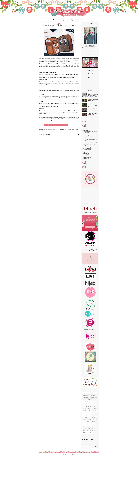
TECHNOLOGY (85, 430)
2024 (84, 122)
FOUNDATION (94, 408)
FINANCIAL (89, 408)
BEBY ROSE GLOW (86, 395)
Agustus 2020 (87, 149)
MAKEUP (91, 417)
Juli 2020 (86, 150)
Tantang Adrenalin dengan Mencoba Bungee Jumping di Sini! (93, 105)
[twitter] (86, 74)
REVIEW (89, 423)
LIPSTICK (89, 415)
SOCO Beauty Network (87, 428)
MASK (95, 417)
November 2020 (87, 130)
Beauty (63, 20)
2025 (84, 121)
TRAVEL (93, 430)
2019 (84, 159)
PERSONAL (89, 421)
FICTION (84, 408)
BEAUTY (94, 393)
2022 (84, 125)
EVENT (89, 406)
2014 (84, 166)
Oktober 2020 (87, 147)
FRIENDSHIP (85, 410)
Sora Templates (64, 454)
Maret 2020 (86, 156)
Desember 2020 (87, 129)
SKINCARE (92, 426)
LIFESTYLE (91, 412)
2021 (84, 126)
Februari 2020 (87, 157)
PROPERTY (85, 423)
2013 (84, 167)
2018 (84, 161)
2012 (84, 168)
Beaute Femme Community (87, 393)
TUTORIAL (90, 432)
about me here (93, 46)
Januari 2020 (86, 158)
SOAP (96, 426)
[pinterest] (94, 74)
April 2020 (86, 154)
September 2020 (87, 148)
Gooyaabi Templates (77, 454)
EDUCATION (85, 406)
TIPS (90, 430)
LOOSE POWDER (85, 417)
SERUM (93, 423)
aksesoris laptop (72, 74)
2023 (84, 124)
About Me (58, 20)
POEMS (93, 421)
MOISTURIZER (85, 419)
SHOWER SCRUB (86, 426)
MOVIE (90, 419)
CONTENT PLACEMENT (87, 404)
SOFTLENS (94, 428)
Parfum (84, 421)
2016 (84, 163)
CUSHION (94, 404)
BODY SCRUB (91, 397)
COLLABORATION (86, 401)
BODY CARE (95, 395)
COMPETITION (92, 401)
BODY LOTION (85, 397)
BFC (91, 395)
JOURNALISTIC (85, 412)
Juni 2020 (86, 152)
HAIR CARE (91, 410)
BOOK (96, 397)
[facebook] (84, 74)
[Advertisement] (32, 472)
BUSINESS (84, 399)
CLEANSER (90, 399)
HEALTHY (95, 410)
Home (54, 20)
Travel (67, 20)
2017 (84, 162)
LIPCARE (84, 415)
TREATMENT (85, 432)
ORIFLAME (95, 419)
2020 (84, 127)
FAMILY (93, 406)
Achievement (82, 20)
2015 (84, 164)
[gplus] (89, 74)
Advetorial (76, 20)
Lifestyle (71, 20)
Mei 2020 (86, 153)
